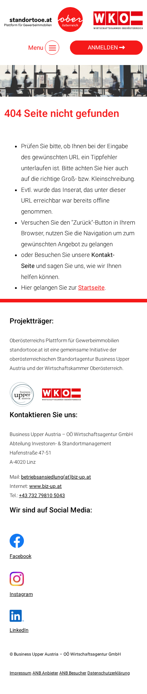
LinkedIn (19, 630)
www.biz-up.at (45, 486)
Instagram (21, 594)
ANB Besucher (72, 673)
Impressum (20, 673)
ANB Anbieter (45, 673)
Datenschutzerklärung (108, 673)
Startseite (91, 287)
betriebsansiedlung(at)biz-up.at (56, 477)
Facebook (20, 556)
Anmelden (103, 47)
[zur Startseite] (43, 19)
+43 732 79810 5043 (42, 495)
